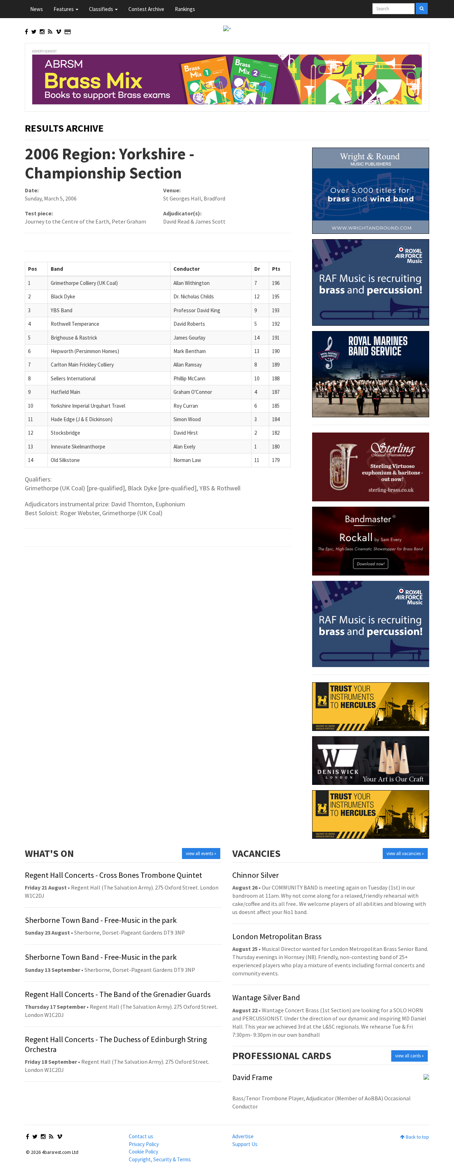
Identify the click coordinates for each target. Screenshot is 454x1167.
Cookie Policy (143, 1151)
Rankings (185, 9)
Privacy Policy (144, 1144)
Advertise (243, 1136)
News (36, 9)
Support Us (245, 1144)
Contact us (141, 1136)
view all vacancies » (405, 854)
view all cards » (409, 1056)
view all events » (201, 854)
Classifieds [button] (101, 9)
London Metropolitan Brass (277, 936)
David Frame (252, 1077)
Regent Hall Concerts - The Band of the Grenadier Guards (118, 994)
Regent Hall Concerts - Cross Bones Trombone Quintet (113, 875)
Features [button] (64, 9)
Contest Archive (146, 9)
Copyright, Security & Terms (160, 1159)
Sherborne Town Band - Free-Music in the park (101, 920)
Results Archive (64, 128)
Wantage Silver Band (266, 997)
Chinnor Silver (255, 875)
